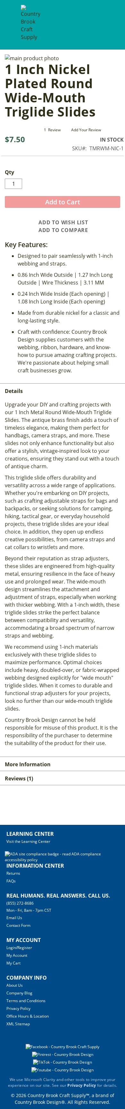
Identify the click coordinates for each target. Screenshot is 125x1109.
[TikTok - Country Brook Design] (62, 1062)
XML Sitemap (18, 1024)
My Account (16, 955)
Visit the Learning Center (28, 841)
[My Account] (97, 24)
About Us (14, 985)
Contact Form (18, 925)
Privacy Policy (18, 1008)
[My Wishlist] (109, 24)
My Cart (13, 963)
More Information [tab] (28, 764)
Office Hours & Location (27, 1016)
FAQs (11, 881)
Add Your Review (86, 130)
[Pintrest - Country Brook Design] (62, 1054)
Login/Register (19, 947)
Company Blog (19, 993)
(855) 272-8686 (20, 903)
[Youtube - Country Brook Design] (62, 1070)
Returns (13, 873)
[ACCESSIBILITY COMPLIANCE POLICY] (62, 859)
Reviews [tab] (18, 778)
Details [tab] (14, 391)
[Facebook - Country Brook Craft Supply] (62, 1046)
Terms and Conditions (26, 1000)
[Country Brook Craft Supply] (30, 25)
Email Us (14, 917)
